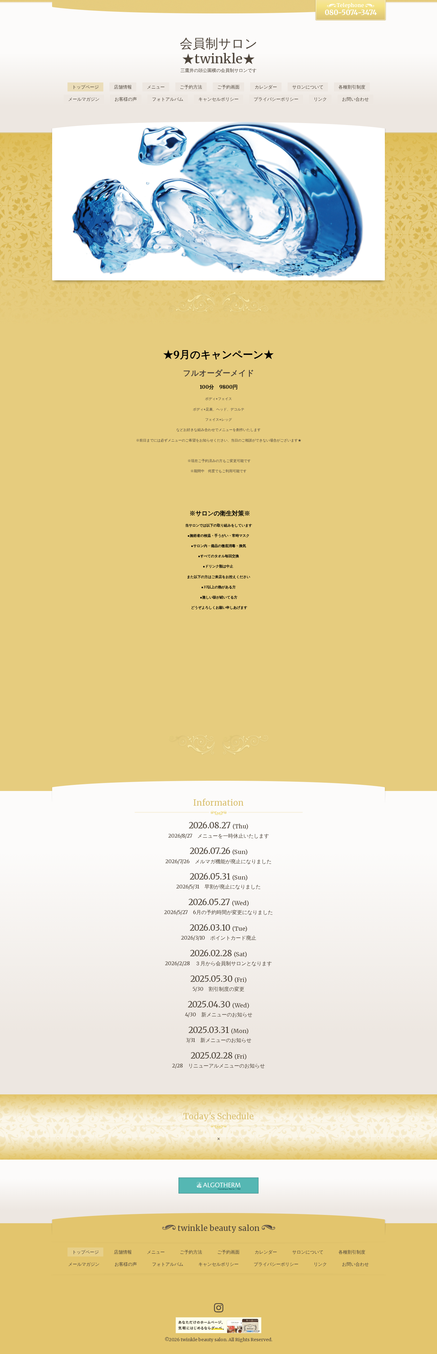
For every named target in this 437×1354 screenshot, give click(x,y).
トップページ (85, 87)
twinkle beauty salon (203, 1339)
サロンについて (307, 87)
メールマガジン (83, 99)
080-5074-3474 (351, 12)
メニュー (156, 87)
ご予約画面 (228, 87)
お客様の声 (126, 99)
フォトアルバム (167, 99)
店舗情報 (123, 87)
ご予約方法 (191, 87)
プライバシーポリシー (276, 99)
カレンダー (266, 87)
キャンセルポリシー (218, 99)
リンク (320, 99)
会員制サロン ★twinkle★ (219, 51)
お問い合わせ (355, 99)
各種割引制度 (351, 87)
